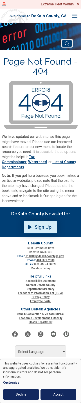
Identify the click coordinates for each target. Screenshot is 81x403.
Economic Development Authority (40, 318)
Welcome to (38, 16)
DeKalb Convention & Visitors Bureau (40, 314)
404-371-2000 (45, 260)
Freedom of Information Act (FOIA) (40, 293)
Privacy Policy (41, 297)
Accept (58, 394)
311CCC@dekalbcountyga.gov (44, 256)
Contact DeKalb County (40, 285)
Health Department (40, 322)
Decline (21, 394)
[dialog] (40, 381)
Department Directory (40, 289)
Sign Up (43, 227)
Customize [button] (11, 382)
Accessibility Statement (40, 280)
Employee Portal (40, 301)
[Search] (67, 43)
